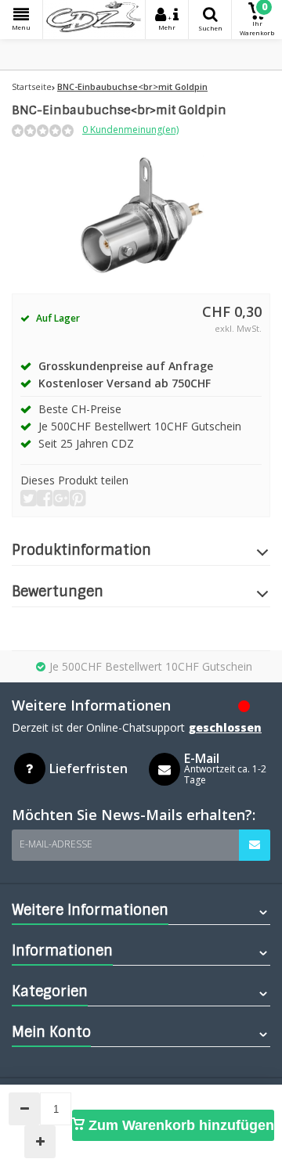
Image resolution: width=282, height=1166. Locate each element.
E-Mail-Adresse (56, 844)
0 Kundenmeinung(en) (130, 129)
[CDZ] (94, 19)
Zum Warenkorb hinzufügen (179, 1125)
